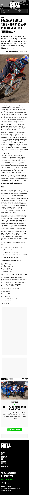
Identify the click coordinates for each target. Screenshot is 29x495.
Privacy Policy (4, 463)
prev (23, 378)
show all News (14, 430)
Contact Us (4, 458)
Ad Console (5, 303)
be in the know (6, 479)
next (26, 378)
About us (3, 453)
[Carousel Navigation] (25, 378)
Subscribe (4, 467)
